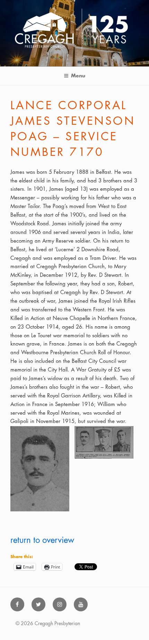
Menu (78, 75)
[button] (42, 470)
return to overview (42, 540)
